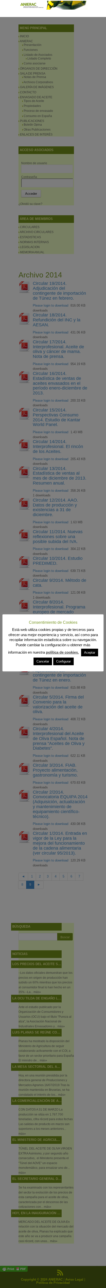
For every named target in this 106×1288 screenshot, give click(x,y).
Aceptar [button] (89, 652)
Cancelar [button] (42, 661)
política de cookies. (62, 652)
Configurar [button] (63, 661)
